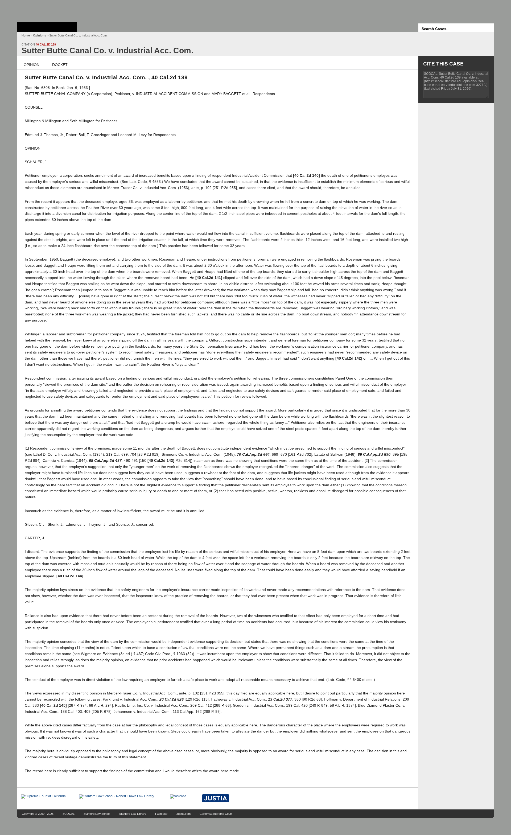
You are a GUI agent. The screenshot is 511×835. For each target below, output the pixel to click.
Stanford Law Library (132, 813)
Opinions (39, 35)
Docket (60, 65)
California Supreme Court (216, 813)
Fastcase (161, 813)
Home (26, 35)
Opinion (31, 65)
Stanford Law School (97, 813)
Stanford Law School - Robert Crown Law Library (46, 9)
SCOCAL (69, 813)
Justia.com (183, 813)
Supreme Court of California (47, 27)
